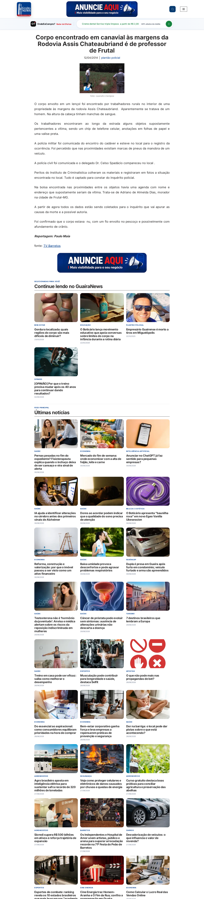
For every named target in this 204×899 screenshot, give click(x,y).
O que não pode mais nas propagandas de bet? (142, 677)
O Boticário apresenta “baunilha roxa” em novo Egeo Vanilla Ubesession (147, 516)
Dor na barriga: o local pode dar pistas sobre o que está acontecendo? (146, 730)
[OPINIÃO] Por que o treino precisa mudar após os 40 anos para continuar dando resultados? (55, 388)
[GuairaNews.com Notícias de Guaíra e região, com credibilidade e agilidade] (24, 9)
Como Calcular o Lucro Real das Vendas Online (147, 893)
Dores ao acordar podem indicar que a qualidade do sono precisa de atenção (101, 516)
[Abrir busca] (172, 9)
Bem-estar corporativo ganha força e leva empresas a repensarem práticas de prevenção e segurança (99, 731)
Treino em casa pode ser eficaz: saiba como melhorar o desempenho (55, 679)
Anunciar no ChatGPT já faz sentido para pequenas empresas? (144, 459)
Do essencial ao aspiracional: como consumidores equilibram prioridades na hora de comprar (55, 730)
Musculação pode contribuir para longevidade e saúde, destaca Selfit (99, 679)
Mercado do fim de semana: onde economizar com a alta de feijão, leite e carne (100, 459)
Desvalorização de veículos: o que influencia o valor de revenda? (146, 838)
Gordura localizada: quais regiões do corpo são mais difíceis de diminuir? (51, 333)
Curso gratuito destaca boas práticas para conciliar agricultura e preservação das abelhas (146, 785)
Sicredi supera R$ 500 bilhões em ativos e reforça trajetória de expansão (55, 838)
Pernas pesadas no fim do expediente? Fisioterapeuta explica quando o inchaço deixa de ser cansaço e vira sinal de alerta (55, 462)
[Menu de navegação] (183, 9)
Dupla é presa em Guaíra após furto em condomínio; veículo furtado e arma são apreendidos (147, 567)
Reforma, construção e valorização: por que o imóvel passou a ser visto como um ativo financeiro (53, 568)
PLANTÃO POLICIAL (110, 57)
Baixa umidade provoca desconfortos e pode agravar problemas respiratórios (99, 567)
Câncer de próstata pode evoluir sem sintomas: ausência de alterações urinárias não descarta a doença (101, 623)
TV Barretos (52, 246)
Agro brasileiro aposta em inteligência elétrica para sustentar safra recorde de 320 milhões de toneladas (55, 785)
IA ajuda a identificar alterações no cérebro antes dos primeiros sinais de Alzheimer (55, 516)
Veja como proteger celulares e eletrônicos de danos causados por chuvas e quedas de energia (101, 784)
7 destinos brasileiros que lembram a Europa (143, 619)
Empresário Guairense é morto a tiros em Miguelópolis (147, 331)
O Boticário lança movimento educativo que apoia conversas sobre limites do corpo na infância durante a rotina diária (101, 334)
